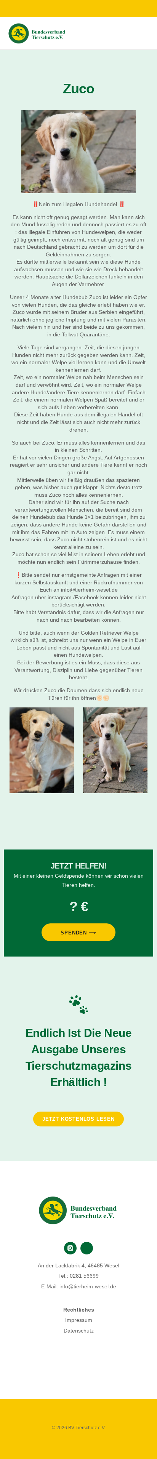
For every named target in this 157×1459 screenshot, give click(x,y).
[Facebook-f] (71, 9)
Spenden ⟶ (78, 933)
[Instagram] (85, 9)
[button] (144, 33)
